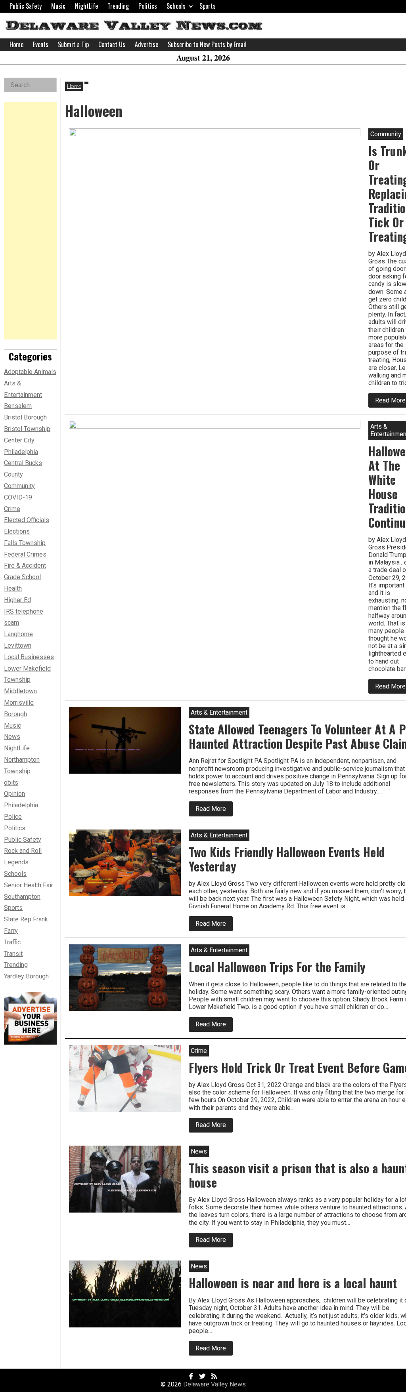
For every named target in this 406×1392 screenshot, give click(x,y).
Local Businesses (29, 657)
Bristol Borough (25, 417)
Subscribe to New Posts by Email (207, 44)
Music (58, 6)
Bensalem (18, 406)
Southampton (22, 896)
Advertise (146, 44)
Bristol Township (27, 429)
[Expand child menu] (191, 6)
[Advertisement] (30, 220)
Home (16, 44)
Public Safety (26, 6)
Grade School (22, 577)
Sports (207, 6)
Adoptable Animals (30, 372)
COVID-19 (18, 497)
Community (19, 486)
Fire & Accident (25, 565)
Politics (147, 6)
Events (40, 44)
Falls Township (25, 543)
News (12, 736)
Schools (176, 6)
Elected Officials (26, 520)
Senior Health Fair (28, 885)
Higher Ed (17, 600)
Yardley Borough (26, 976)
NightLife (86, 6)
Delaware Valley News (214, 1384)
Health (13, 588)
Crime (12, 509)
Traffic (12, 942)
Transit (13, 953)
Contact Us (111, 44)
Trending (118, 6)
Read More (214, 810)
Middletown (20, 691)
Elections (17, 531)
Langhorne (18, 634)
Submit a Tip (73, 44)
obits (11, 782)
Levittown (17, 645)
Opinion (14, 793)
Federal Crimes (25, 554)
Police (13, 816)
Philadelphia (21, 805)
